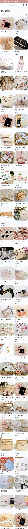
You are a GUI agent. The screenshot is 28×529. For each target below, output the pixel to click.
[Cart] (26, 5)
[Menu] (1, 5)
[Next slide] (26, 1)
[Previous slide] (1, 1)
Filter (4, 14)
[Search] (4, 5)
